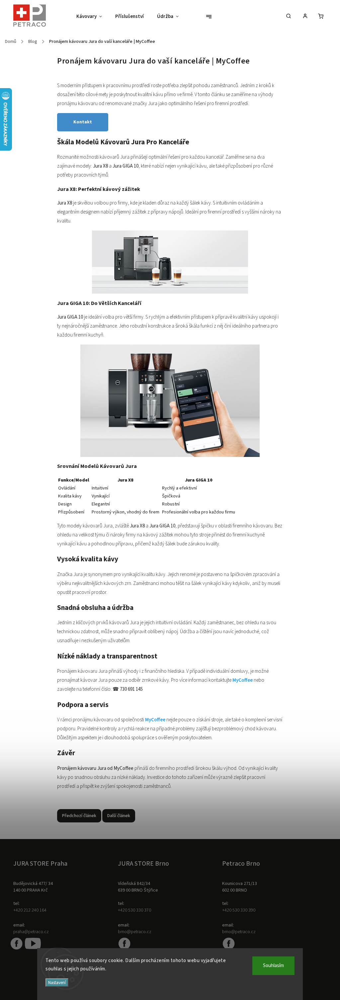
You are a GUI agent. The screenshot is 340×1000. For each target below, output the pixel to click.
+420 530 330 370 (134, 910)
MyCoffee (243, 680)
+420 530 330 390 (238, 910)
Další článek (118, 815)
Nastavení (57, 982)
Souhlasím (273, 965)
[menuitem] (92, 16)
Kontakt (82, 122)
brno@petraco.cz (134, 932)
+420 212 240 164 (29, 910)
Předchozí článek (79, 815)
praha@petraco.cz (31, 932)
